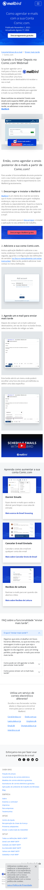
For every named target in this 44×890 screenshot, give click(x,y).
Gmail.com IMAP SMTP (10, 841)
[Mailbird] (12, 3)
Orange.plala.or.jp (28, 725)
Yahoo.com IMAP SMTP (10, 851)
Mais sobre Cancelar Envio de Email (21, 557)
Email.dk (11, 725)
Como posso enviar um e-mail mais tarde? (19, 672)
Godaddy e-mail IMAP (10, 854)
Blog (4, 790)
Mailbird (5, 109)
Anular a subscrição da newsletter (15, 830)
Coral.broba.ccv (14, 716)
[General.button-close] (35, 866)
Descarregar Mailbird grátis (22, 232)
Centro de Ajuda (8, 820)
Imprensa (5, 805)
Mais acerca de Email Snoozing (19, 513)
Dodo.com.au (30, 716)
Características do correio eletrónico (16, 777)
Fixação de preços (9, 774)
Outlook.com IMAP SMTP (11, 845)
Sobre (4, 798)
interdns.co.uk (14, 730)
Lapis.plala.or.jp (14, 721)
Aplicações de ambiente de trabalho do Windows (20, 787)
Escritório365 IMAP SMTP (11, 848)
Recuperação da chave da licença (14, 823)
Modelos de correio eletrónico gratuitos (17, 780)
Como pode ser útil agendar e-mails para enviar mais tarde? (19, 664)
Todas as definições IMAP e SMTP (14, 838)
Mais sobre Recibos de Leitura (18, 600)
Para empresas (8, 808)
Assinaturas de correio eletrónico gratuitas (18, 783)
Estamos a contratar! (10, 802)
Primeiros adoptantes (10, 826)
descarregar (29, 220)
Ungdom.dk (31, 721)
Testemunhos (7, 811)
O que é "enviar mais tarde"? (16, 633)
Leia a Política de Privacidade (19, 885)
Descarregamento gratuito (22, 35)
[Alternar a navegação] (38, 3)
